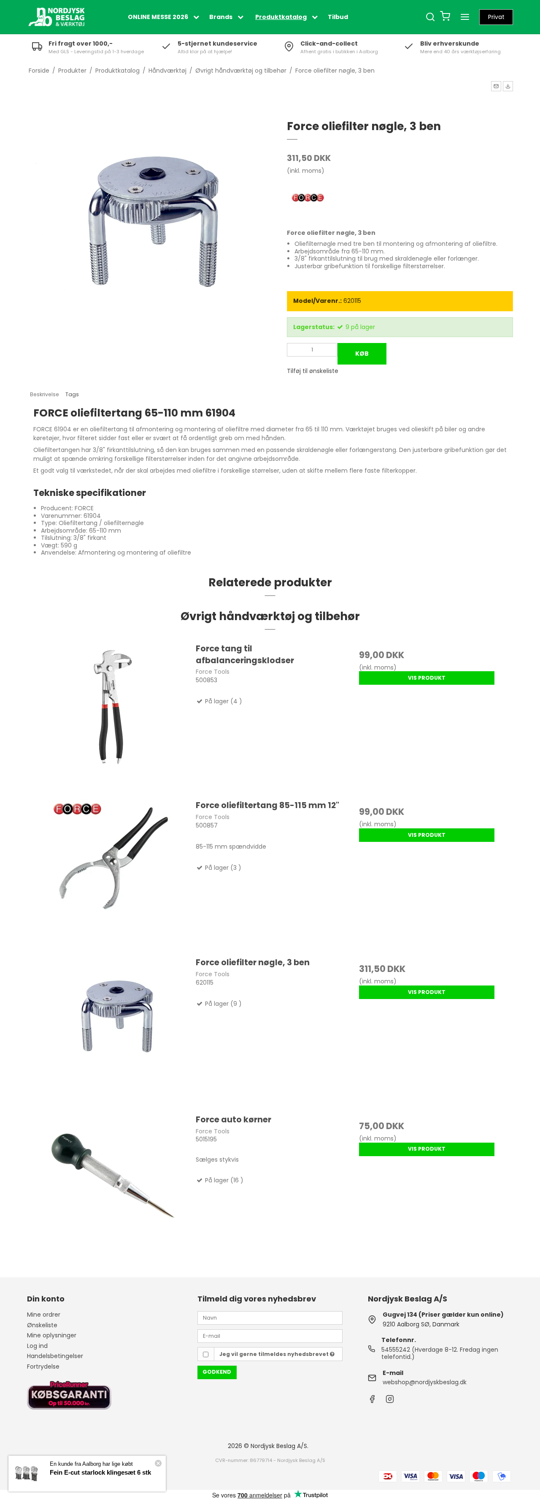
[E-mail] (270, 1335)
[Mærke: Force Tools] (308, 198)
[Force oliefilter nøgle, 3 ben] (113, 1031)
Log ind (37, 1346)
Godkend (216, 1371)
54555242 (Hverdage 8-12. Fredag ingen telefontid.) (439, 1353)
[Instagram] (390, 1401)
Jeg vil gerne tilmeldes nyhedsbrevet (274, 1354)
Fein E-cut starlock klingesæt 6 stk (100, 1472)
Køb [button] (362, 353)
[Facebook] (372, 1401)
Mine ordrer (43, 1314)
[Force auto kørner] (113, 1188)
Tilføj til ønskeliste (312, 371)
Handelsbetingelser (55, 1356)
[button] (496, 86)
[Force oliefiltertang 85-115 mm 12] (113, 874)
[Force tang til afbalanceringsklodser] (113, 717)
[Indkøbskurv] (445, 17)
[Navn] (270, 1317)
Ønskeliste (42, 1325)
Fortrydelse (43, 1366)
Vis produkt (427, 677)
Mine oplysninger (51, 1335)
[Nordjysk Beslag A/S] (56, 17)
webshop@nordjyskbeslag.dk (425, 1382)
